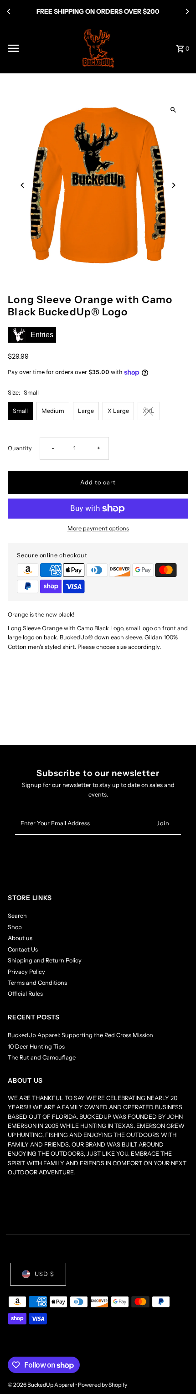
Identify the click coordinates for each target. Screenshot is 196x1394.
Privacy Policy (26, 971)
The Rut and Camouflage (42, 1057)
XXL (149, 410)
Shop (15, 927)
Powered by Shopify (102, 1384)
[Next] (187, 11)
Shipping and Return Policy (45, 960)
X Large (118, 410)
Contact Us (23, 949)
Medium (52, 410)
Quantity (20, 448)
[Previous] (9, 11)
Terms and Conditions (37, 982)
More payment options (98, 528)
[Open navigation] (39, 48)
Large (86, 410)
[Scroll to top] (176, 1370)
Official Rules (25, 993)
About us (20, 938)
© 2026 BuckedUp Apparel (41, 1384)
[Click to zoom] (173, 110)
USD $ (44, 1274)
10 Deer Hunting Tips (36, 1046)
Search (17, 915)
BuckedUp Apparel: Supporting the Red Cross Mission (80, 1035)
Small (20, 410)
